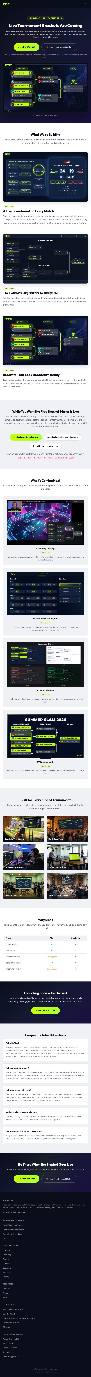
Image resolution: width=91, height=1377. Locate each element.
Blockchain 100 (9, 1343)
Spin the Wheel (9, 1314)
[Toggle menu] (85, 4)
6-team (28, 457)
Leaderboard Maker (11, 1323)
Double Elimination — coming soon (62, 437)
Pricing (5, 1293)
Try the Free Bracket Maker (59, 47)
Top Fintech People (11, 1348)
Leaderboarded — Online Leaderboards (19, 1318)
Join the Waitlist (26, 47)
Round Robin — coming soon (45, 446)
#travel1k (6, 1352)
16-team (69, 457)
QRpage (6, 1327)
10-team (48, 457)
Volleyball (7, 1263)
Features (6, 1288)
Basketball (7, 1268)
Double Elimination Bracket (14, 1229)
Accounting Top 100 (11, 1339)
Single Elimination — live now (25, 437)
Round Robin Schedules (12, 1234)
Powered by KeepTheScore (14, 1212)
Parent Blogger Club (11, 1356)
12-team (59, 457)
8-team (38, 457)
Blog (5, 1297)
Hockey (6, 1277)
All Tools (6, 1238)
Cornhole (6, 1250)
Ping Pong (7, 1272)
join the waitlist (57, 1208)
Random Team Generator (13, 1309)
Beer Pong (7, 1255)
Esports (6, 1259)
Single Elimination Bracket (13, 1225)
